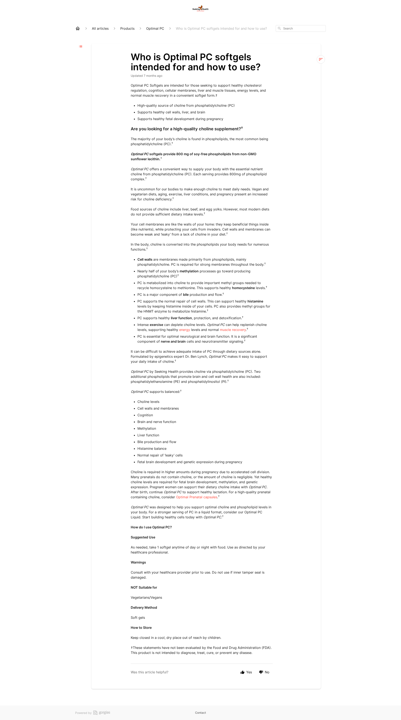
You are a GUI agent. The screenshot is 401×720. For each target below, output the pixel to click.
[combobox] (301, 28)
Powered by (83, 713)
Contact (200, 712)
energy (184, 330)
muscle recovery (233, 330)
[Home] (77, 28)
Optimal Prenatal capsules (196, 497)
